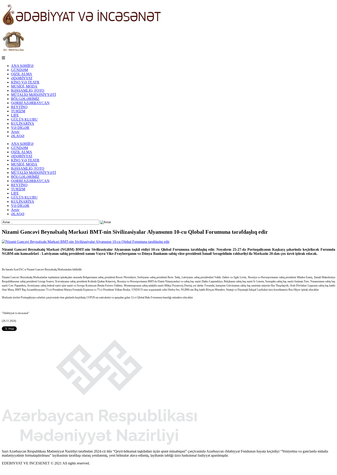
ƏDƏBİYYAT (22, 78)
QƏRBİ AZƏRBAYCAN (30, 103)
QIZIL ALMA (21, 74)
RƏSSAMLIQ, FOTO (27, 90)
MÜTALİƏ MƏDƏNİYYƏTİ (33, 95)
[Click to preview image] (85, 242)
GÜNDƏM (19, 70)
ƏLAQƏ (17, 136)
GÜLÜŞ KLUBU (24, 119)
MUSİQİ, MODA (24, 86)
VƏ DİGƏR (20, 128)
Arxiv (15, 132)
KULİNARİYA (22, 123)
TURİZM (18, 111)
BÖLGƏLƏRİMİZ (25, 99)
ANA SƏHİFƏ (22, 66)
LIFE (15, 115)
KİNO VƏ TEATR (25, 82)
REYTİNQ (19, 107)
